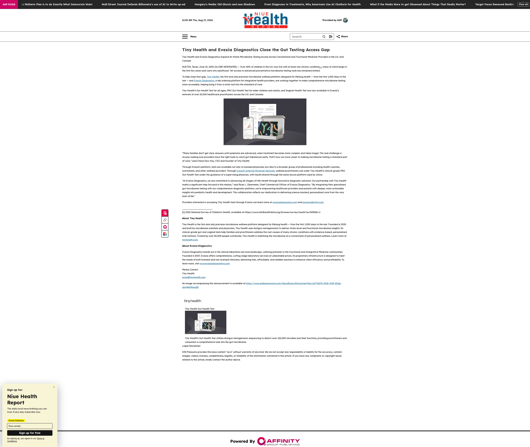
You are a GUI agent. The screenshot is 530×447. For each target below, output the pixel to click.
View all (523, 4)
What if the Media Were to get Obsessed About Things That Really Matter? (418, 4)
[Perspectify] (165, 220)
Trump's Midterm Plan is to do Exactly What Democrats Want (53, 4)
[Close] (54, 387)
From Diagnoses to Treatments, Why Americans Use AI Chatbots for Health (312, 4)
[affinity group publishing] (165, 226)
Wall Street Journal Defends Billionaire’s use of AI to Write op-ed (143, 4)
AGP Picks (9, 4)
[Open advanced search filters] (330, 36)
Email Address (16, 420)
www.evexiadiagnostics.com (215, 263)
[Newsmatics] (165, 233)
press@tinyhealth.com (194, 277)
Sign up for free (29, 433)
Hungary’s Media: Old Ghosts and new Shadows (225, 4)
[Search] (324, 36)
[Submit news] (165, 213)
